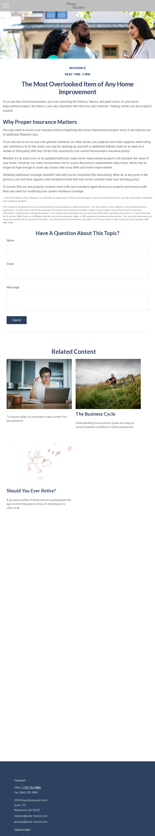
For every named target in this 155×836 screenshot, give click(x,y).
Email (10, 264)
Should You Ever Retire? (31, 490)
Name (10, 240)
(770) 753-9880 (31, 787)
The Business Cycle (95, 414)
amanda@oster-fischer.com (31, 821)
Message (13, 287)
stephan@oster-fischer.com (30, 815)
